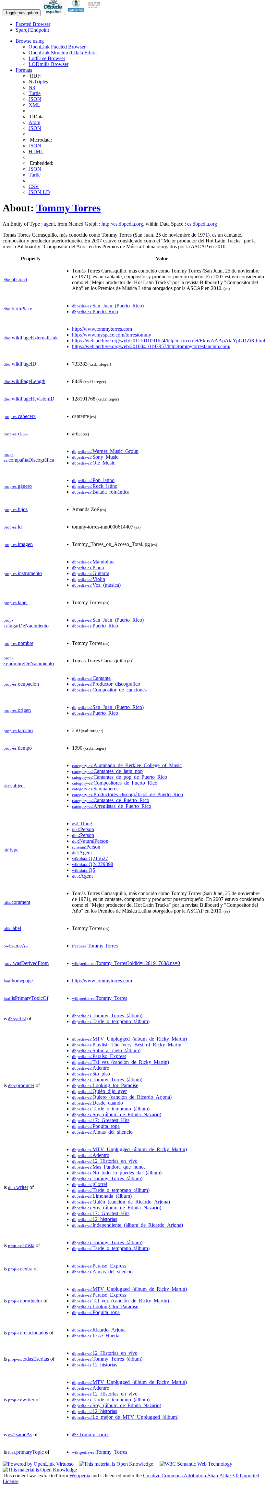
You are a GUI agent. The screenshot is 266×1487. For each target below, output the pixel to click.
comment (17, 902)
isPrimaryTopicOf (26, 998)
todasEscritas (28, 1359)
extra (20, 1268)
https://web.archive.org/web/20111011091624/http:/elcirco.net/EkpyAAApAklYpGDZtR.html (168, 340)
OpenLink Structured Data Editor (63, 52)
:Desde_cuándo (97, 1103)
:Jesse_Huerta (95, 1335)
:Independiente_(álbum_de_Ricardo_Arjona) (127, 1225)
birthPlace (18, 308)
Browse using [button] (30, 41)
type (11, 849)
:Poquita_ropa (96, 1126)
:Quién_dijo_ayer (99, 1091)
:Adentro (90, 1068)
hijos (16, 509)
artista (21, 1245)
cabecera (20, 416)
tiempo (18, 748)
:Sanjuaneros (95, 788)
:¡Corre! (89, 1184)
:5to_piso (91, 1073)
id (13, 527)
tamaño (18, 730)
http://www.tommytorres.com (102, 329)
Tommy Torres (68, 208)
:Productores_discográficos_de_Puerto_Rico (127, 794)
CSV (34, 186)
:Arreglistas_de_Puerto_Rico (111, 806)
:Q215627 (90, 858)
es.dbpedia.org (202, 224)
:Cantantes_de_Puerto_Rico (110, 800)
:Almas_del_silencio (102, 1132)
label (16, 602)
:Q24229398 (92, 864)
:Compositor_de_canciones (109, 689)
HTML (36, 151)
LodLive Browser (47, 58)
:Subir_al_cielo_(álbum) (106, 1050)
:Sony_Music (95, 457)
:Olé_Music (93, 462)
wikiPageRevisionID (29, 398)
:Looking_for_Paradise (105, 1085)
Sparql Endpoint (32, 30)
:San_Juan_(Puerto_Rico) (108, 305)
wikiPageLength (24, 381)
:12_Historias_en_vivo (105, 1161)
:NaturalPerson (90, 841)
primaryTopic (26, 1452)
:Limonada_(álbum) (102, 1196)
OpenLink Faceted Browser (57, 46)
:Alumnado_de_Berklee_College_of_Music (127, 765)
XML (34, 105)
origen (17, 710)
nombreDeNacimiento (29, 661)
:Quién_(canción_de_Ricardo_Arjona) (121, 1201)
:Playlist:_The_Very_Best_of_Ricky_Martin (126, 1044)
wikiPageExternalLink (31, 337)
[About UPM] (85, 12)
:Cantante (91, 678)
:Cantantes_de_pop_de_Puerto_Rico (119, 777)
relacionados (28, 1332)
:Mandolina (93, 561)
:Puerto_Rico (95, 311)
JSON (35, 99)
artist (17, 1018)
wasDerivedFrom (26, 963)
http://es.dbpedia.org (122, 224)
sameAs (16, 945)
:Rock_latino (94, 486)
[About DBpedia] (54, 12)
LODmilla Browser (48, 64)
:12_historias (94, 1219)
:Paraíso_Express (99, 1056)
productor (25, 1300)
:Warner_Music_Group (105, 451)
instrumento (23, 573)
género (18, 486)
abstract (15, 279)
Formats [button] (24, 70)
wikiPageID (20, 364)
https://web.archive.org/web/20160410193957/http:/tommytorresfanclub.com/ (151, 346)
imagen (18, 544)
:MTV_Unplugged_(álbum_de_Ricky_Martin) (129, 1039)
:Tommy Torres (95, 945)
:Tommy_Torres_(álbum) (107, 1015)
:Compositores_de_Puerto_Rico (114, 783)
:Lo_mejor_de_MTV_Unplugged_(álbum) (125, 1417)
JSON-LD (39, 192)
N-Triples (38, 81)
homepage (18, 980)
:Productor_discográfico (106, 684)
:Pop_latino (93, 480)
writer (18, 1187)
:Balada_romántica (100, 492)
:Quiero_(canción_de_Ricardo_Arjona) (122, 1097)
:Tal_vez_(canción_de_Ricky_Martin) (120, 1062)
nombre (18, 643)
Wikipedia (79, 1475)
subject (14, 785)
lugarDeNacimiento (26, 623)
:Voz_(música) (96, 585)
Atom (34, 122)
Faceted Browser (33, 24)
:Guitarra (90, 573)
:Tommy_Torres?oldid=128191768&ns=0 (126, 963)
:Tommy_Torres (99, 998)
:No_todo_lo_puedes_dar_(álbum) (117, 1172)
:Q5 (83, 870)
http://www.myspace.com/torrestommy (111, 334)
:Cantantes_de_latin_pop (107, 771)
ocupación (21, 684)
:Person (83, 829)
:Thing (82, 823)
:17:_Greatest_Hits (100, 1120)
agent (49, 224)
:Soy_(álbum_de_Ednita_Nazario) (116, 1114)
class (16, 433)
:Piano (88, 567)
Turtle (35, 93)
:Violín (88, 579)
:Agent (82, 852)
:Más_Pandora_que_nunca (109, 1167)
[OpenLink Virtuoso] (38, 1464)
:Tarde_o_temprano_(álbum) (111, 1021)
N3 (32, 87)
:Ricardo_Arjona (99, 1329)
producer (21, 1085)
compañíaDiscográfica (29, 457)
